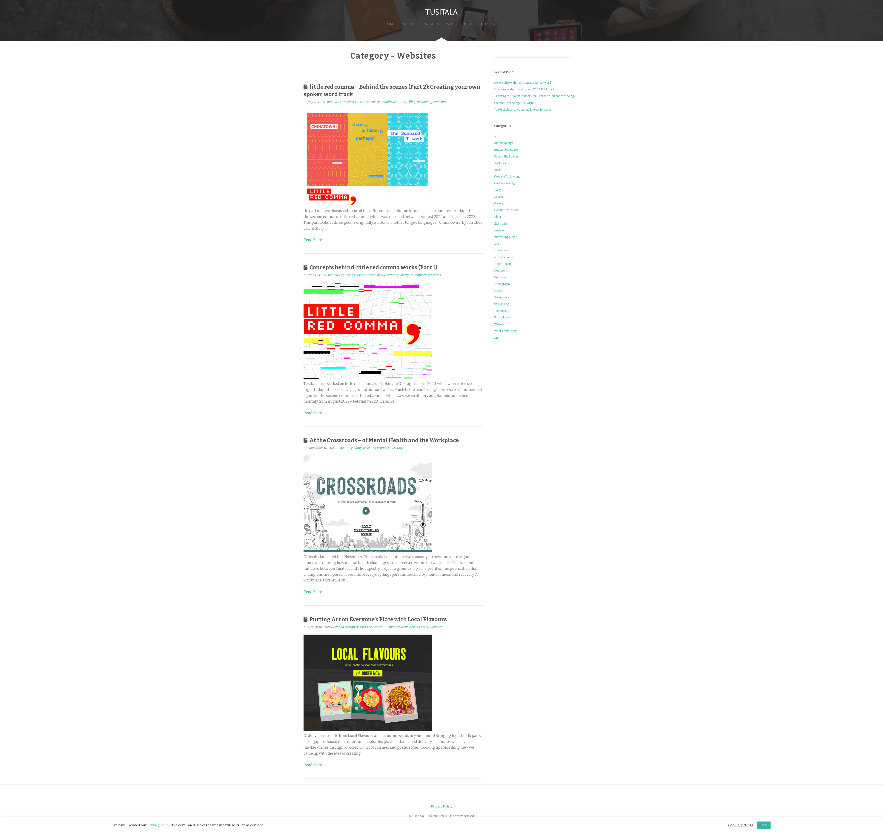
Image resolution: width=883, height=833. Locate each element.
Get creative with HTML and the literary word (522, 82)
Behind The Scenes (340, 102)
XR (496, 337)
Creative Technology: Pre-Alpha (514, 103)
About (409, 24)
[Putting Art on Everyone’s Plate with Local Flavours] (368, 730)
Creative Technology (507, 176)
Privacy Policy (441, 806)
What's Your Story (390, 448)
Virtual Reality (503, 317)
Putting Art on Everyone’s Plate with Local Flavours (378, 619)
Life (341, 448)
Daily (497, 190)
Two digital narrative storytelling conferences (523, 109)
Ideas (498, 216)
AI (495, 136)
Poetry (375, 102)
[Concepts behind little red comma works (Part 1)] (368, 378)
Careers (431, 24)
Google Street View (369, 275)
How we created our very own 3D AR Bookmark (524, 89)
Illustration (392, 627)
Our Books (500, 277)
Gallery (498, 203)
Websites (440, 102)
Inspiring (499, 230)
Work (451, 24)
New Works (409, 627)
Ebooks (499, 196)
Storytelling (407, 102)
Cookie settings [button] (740, 825)
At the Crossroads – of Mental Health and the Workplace (384, 440)
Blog (469, 24)
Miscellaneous (503, 257)
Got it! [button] (764, 825)
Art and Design (344, 627)
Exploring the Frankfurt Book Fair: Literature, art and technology (534, 96)
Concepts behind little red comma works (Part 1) (373, 267)
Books (498, 170)
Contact (490, 24)
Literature (362, 102)
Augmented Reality (506, 149)
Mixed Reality (502, 264)
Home (390, 24)
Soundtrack (389, 102)
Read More (313, 240)
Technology (424, 102)
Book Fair (500, 163)
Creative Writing (504, 183)
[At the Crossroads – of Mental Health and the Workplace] (368, 551)
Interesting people (505, 237)
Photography (502, 284)
